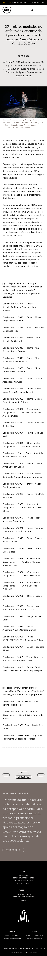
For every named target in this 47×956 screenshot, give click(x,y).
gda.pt (23, 901)
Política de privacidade (23, 881)
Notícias (7, 2)
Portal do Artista (23, 894)
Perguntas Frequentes (23, 878)
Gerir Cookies (23, 883)
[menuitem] (43, 2)
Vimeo (42, 948)
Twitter (15, 948)
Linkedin (34, 948)
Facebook (6, 948)
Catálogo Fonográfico (23, 897)
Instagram (25, 948)
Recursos (24, 2)
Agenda (15, 2)
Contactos (35, 2)
